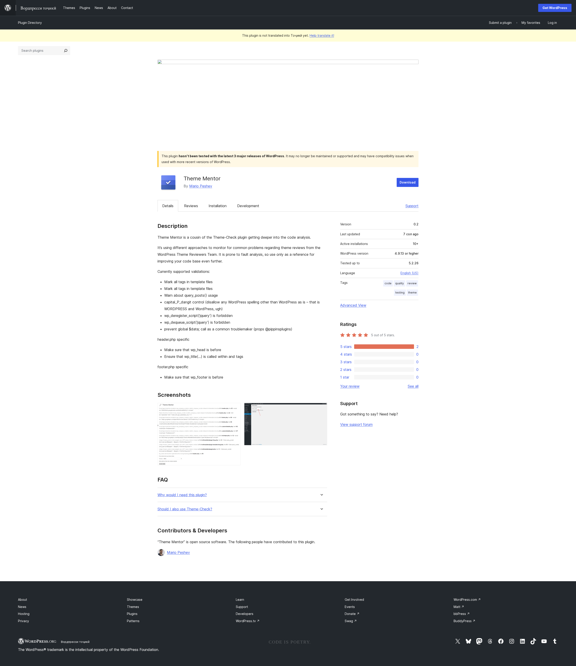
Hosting (23, 614)
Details (167, 206)
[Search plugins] (65, 50)
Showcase (134, 599)
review (412, 283)
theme (412, 292)
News (22, 607)
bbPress (462, 614)
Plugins (132, 614)
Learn (240, 599)
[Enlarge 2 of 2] (321, 409)
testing (400, 292)
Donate (352, 614)
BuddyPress (464, 621)
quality (399, 283)
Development (248, 206)
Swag (351, 621)
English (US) (409, 273)
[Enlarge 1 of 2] (234, 409)
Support (411, 206)
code (388, 283)
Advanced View (353, 305)
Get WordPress (554, 8)
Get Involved (354, 599)
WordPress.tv (248, 621)
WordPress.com (467, 599)
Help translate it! (322, 35)
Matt (459, 607)
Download (408, 182)
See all (413, 386)
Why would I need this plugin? (182, 495)
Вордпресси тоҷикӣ (75, 642)
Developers (244, 614)
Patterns (133, 621)
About (22, 599)
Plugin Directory (30, 23)
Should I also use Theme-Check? (185, 509)
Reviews (191, 206)
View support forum (356, 424)
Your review (350, 386)
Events (350, 607)
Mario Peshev (200, 186)
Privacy (23, 621)
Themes (133, 607)
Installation (218, 206)
